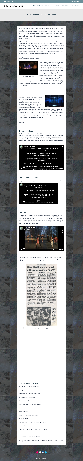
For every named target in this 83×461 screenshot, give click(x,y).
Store (71, 1)
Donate (77, 5)
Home (34, 5)
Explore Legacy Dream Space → (11, 1)
